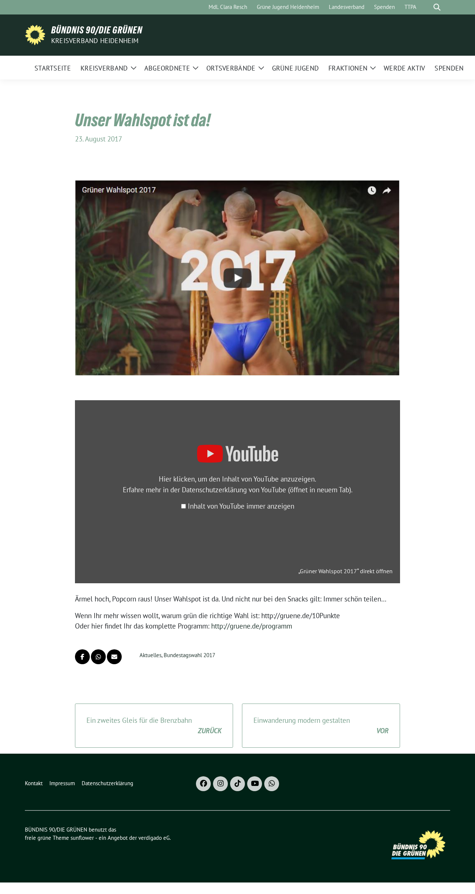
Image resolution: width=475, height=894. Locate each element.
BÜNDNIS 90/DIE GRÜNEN (96, 30)
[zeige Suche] (437, 7)
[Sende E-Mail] (114, 656)
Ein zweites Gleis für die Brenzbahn (154, 725)
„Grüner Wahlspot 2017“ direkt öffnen (345, 571)
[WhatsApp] (271, 783)
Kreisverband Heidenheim (95, 40)
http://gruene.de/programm (251, 625)
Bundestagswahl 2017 (189, 655)
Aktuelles (150, 655)
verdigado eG (154, 837)
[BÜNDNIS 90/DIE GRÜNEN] (35, 34)
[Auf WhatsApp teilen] (98, 656)
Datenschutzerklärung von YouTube (266, 489)
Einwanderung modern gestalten (321, 725)
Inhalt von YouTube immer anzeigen (241, 506)
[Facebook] (203, 783)
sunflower (82, 837)
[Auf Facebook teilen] (82, 656)
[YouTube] (254, 783)
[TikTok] (237, 783)
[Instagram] (220, 783)
